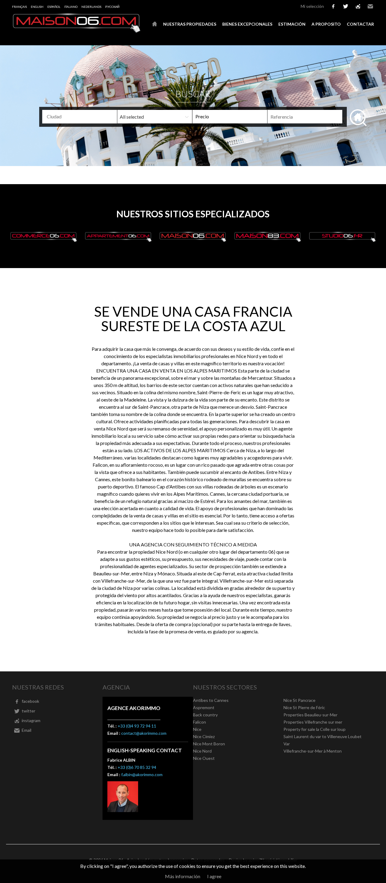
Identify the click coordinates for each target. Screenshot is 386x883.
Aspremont (203, 707)
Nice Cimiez (204, 736)
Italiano (71, 6)
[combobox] (79, 116)
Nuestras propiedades (189, 24)
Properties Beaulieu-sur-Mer (310, 714)
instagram (358, 6)
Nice (197, 729)
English (37, 6)
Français (19, 6)
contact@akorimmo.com (143, 733)
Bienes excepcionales (247, 24)
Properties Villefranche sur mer (312, 722)
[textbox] (89, 116)
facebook (333, 6)
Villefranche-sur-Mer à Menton (312, 750)
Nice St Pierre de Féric (304, 707)
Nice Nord (202, 750)
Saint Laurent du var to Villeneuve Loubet (322, 736)
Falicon (199, 722)
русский (112, 6)
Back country (205, 714)
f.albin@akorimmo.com (142, 774)
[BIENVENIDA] (154, 24)
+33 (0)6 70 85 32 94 (137, 767)
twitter (345, 6)
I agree (214, 876)
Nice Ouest (204, 758)
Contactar (360, 24)
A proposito (326, 24)
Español (53, 6)
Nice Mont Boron (209, 743)
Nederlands (91, 6)
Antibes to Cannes (211, 700)
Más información (182, 876)
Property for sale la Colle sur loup (314, 729)
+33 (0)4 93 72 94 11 (137, 725)
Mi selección (312, 6)
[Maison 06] (77, 31)
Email (370, 6)
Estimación (291, 24)
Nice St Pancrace (299, 700)
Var (286, 743)
